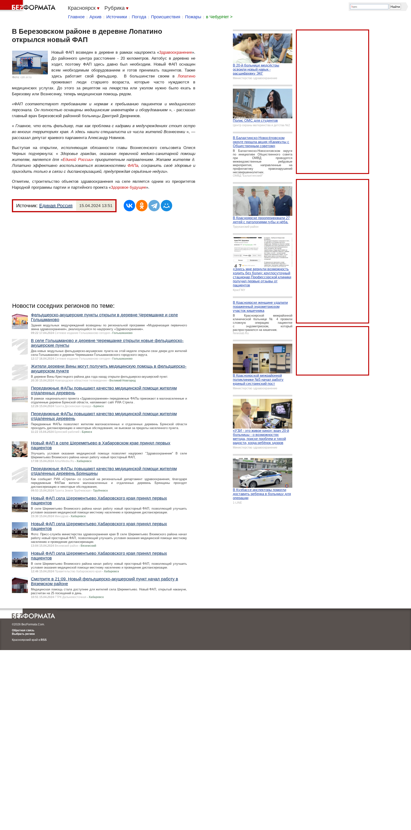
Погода (139, 16)
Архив (95, 16)
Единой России (77, 159)
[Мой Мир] (166, 205)
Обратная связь (23, 630)
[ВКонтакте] (129, 205)
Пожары (193, 16)
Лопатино (186, 76)
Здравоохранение (175, 52)
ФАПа (132, 165)
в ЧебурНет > (219, 16)
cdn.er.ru (26, 77)
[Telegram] (154, 205)
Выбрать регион (23, 634)
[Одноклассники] (141, 205)
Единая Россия (56, 205)
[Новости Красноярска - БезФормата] (28, 6)
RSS (44, 640)
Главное (76, 16)
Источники (116, 16)
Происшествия (165, 16)
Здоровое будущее (128, 187)
